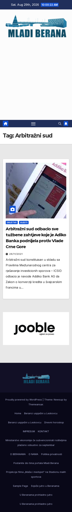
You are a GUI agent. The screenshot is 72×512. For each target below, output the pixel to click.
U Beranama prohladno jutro (36, 494)
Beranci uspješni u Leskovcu (40, 413)
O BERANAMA (18, 454)
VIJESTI (24, 222)
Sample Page (20, 485)
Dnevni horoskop (54, 422)
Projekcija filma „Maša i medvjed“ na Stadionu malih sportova (36, 474)
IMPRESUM (29, 431)
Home (18, 413)
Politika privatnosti (51, 454)
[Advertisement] (36, 77)
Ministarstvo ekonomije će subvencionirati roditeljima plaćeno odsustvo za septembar (36, 442)
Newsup (58, 399)
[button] (59, 123)
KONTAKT (43, 431)
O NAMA (33, 454)
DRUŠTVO (12, 222)
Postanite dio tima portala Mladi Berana (36, 463)
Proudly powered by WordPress (24, 399)
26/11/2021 (16, 254)
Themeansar (35, 404)
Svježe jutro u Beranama (45, 485)
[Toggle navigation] (33, 123)
